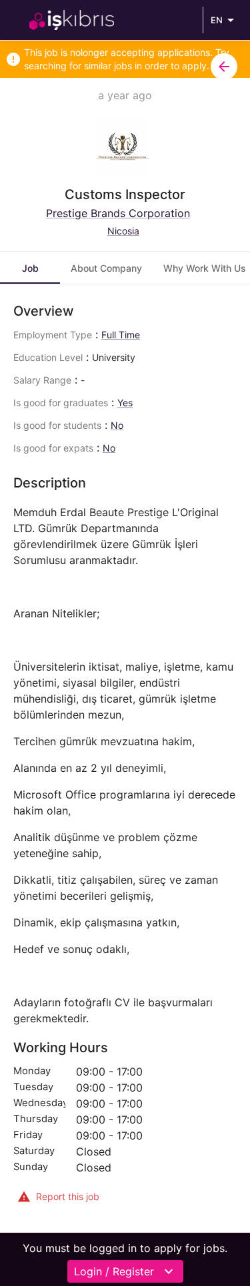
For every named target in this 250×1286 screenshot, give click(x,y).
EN (217, 20)
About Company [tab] (106, 268)
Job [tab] (30, 268)
